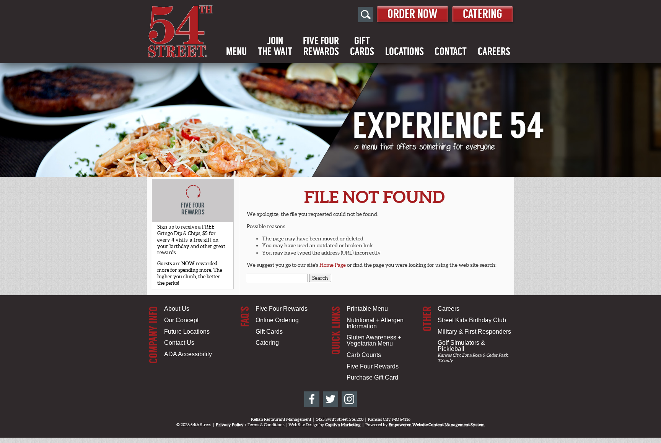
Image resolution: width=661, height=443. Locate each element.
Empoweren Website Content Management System (437, 424)
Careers (494, 51)
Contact (451, 51)
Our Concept (181, 320)
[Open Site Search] (365, 14)
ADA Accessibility (188, 354)
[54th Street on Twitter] (330, 399)
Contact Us (179, 342)
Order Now (412, 14)
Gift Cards (269, 331)
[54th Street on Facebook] (311, 399)
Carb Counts (364, 355)
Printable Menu (367, 308)
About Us (176, 308)
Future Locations (187, 331)
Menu (236, 51)
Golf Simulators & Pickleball (461, 345)
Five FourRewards (321, 46)
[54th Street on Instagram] (349, 399)
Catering (482, 14)
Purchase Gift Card (372, 377)
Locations (404, 51)
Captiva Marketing (343, 424)
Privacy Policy (230, 424)
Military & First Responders (474, 331)
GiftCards (362, 46)
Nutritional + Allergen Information (375, 323)
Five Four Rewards (282, 308)
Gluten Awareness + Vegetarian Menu (374, 340)
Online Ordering (277, 320)
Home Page (332, 265)
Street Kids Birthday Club (472, 320)
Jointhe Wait (275, 46)
